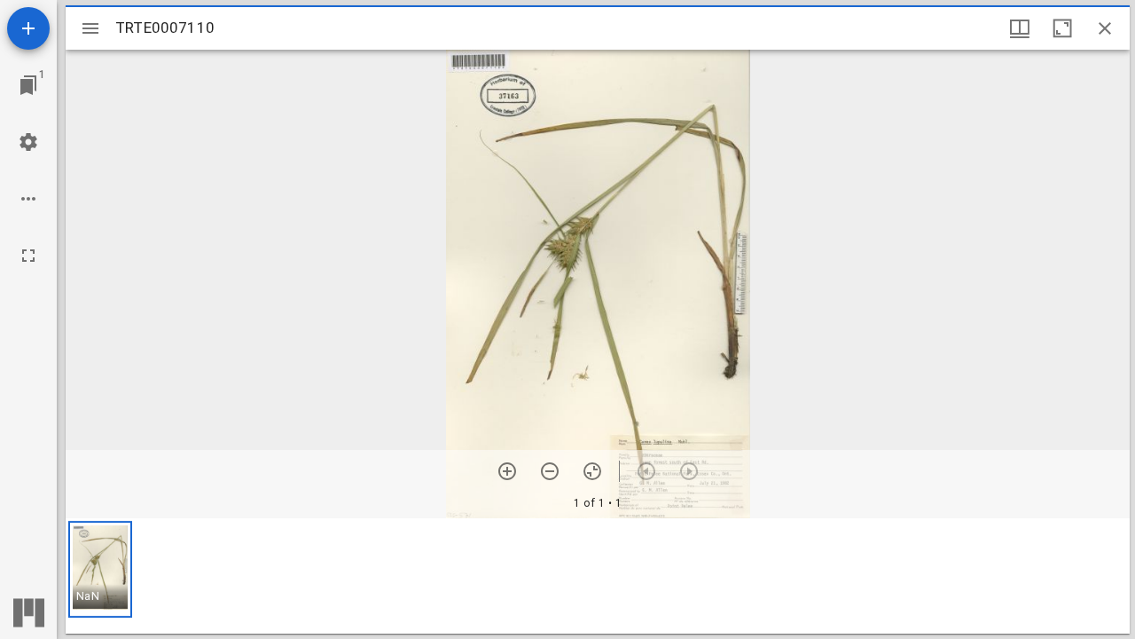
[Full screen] (28, 255)
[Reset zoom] (592, 471)
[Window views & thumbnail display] (1019, 28)
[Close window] (1105, 28)
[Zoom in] (507, 471)
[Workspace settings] (28, 142)
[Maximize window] (1062, 28)
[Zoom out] (549, 471)
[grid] (598, 576)
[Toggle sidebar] (90, 28)
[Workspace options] (28, 199)
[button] (100, 569)
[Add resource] (28, 28)
